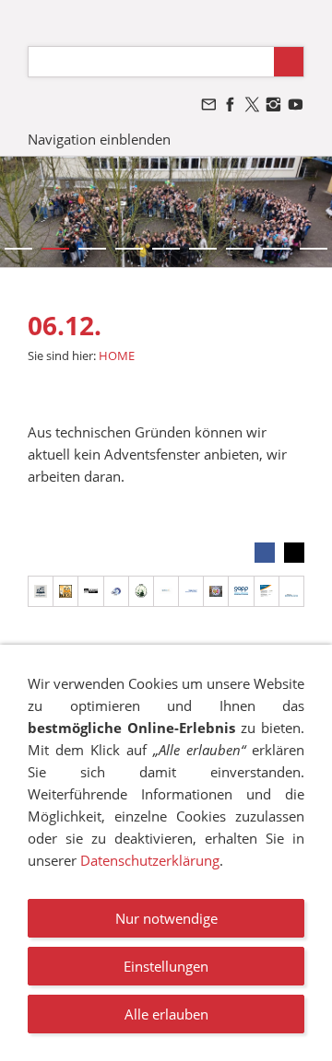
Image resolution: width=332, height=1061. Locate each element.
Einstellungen (166, 966)
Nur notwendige (166, 918)
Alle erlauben (166, 1014)
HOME (117, 355)
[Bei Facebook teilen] (265, 552)
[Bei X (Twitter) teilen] (294, 552)
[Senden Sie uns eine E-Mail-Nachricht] (208, 104)
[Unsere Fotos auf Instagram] (274, 104)
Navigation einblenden (99, 139)
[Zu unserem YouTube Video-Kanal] (295, 104)
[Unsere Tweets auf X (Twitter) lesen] (252, 104)
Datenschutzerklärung (149, 860)
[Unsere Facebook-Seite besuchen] (230, 104)
